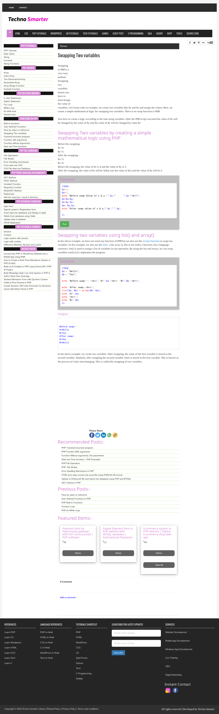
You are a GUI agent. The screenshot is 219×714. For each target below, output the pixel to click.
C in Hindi (45, 647)
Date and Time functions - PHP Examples (81, 459)
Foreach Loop (68, 506)
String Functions (11, 63)
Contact (23, 8)
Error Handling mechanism (16, 162)
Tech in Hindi (46, 658)
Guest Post (118, 33)
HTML (17, 33)
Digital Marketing (173, 675)
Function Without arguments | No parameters (83, 455)
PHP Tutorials (39, 33)
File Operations (11, 155)
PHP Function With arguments (76, 451)
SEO (167, 666)
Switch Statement (12, 101)
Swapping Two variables (15, 133)
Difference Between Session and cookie (22, 245)
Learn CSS (9, 653)
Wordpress (56, 33)
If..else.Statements (12, 98)
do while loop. (10, 111)
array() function (151, 241)
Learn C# (8, 637)
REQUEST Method (12, 190)
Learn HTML (10, 647)
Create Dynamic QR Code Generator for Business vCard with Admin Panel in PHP (27, 287)
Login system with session (16, 238)
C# (77, 653)
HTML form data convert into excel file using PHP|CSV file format (92, 475)
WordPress (81, 642)
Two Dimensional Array (14, 79)
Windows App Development (178, 649)
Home (11, 8)
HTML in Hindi (47, 637)
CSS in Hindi (46, 642)
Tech (78, 668)
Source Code (193, 33)
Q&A (150, 33)
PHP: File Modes (69, 467)
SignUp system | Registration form (20, 209)
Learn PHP (9, 632)
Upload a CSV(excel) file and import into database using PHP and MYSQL (96, 479)
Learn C (8, 663)
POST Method (10, 181)
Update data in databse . (15, 219)
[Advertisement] (158, 20)
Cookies (7, 235)
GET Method (10, 177)
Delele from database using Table (19, 216)
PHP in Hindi (46, 632)
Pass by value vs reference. (17, 130)
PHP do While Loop (71, 510)
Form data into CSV (13, 165)
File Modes (9, 158)
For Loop (8, 104)
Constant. (8, 60)
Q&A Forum (82, 658)
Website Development (176, 632)
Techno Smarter (30, 709)
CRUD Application (12, 222)
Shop (169, 33)
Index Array (9, 76)
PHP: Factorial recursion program (77, 448)
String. (7, 57)
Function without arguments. (17, 143)
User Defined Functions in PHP (76, 499)
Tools (179, 33)
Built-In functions (11, 123)
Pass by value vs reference (74, 495)
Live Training (171, 657)
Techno (63, 46)
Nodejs (79, 678)
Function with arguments (15, 140)
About (42, 709)
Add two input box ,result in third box (21, 197)
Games (105, 33)
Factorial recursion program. (17, 136)
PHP (78, 632)
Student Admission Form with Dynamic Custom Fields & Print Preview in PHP (26, 281)
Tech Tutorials (90, 33)
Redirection (9, 194)
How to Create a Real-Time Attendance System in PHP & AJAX (27, 261)
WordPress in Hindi (49, 653)
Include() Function (12, 184)
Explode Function (12, 89)
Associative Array (12, 82)
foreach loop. (10, 114)
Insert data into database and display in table (25, 213)
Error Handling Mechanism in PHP (78, 471)
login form (8, 206)
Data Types (9, 54)
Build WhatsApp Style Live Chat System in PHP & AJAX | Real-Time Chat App (27, 274)
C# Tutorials (72, 33)
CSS (26, 33)
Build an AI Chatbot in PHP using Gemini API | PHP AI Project (27, 268)
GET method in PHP (71, 483)
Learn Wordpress (12, 642)
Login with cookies (12, 241)
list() (105, 244)
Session (7, 231)
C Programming (135, 33)
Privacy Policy (69, 709)
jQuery (159, 33)
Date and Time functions (15, 146)
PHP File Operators (71, 463)
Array (6, 72)
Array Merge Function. (14, 86)
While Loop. (9, 108)
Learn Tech (9, 658)
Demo (78, 553)
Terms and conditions (88, 709)
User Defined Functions (15, 126)
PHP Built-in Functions (72, 502)
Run (65, 224)
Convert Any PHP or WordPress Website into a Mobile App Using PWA (26, 255)
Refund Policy (53, 709)
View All (159, 565)
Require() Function (12, 187)
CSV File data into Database (17, 168)
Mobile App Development (177, 640)
